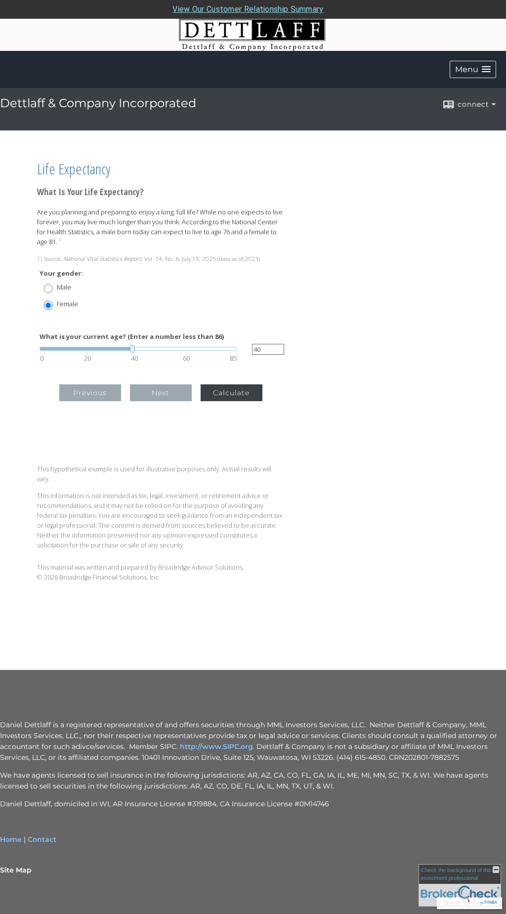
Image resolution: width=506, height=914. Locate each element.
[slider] (138, 349)
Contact (42, 839)
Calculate (231, 392)
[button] (473, 69)
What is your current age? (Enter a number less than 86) (132, 336)
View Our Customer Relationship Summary (247, 9)
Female (67, 304)
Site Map (16, 870)
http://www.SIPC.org (216, 746)
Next (160, 392)
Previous (90, 392)
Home (11, 839)
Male (64, 287)
